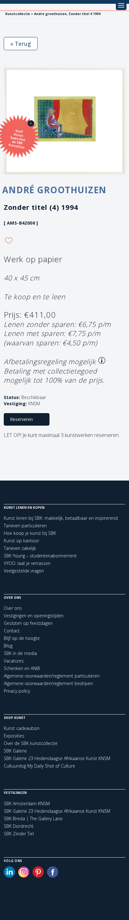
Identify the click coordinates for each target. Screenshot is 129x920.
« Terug (20, 43)
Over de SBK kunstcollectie (31, 743)
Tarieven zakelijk (20, 548)
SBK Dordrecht (19, 826)
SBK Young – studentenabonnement (40, 556)
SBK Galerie (15, 751)
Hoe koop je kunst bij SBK (30, 533)
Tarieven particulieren (25, 526)
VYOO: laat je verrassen (27, 563)
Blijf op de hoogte (22, 638)
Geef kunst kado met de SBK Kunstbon (17, 139)
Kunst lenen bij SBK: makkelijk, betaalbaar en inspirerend (61, 518)
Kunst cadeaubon (21, 728)
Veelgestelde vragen (24, 571)
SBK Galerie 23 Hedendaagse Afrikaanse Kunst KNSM (57, 758)
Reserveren (21, 419)
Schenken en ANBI (22, 668)
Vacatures (14, 661)
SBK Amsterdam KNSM (27, 803)
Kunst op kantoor (21, 541)
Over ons (13, 608)
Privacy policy (17, 691)
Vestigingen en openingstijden (34, 616)
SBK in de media (20, 653)
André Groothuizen (54, 190)
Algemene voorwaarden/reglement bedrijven (48, 683)
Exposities (14, 736)
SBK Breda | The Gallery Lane (33, 819)
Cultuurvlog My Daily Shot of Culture (39, 766)
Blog (8, 646)
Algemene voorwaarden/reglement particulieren (52, 676)
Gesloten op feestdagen (28, 623)
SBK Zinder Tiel (19, 834)
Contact (12, 631)
